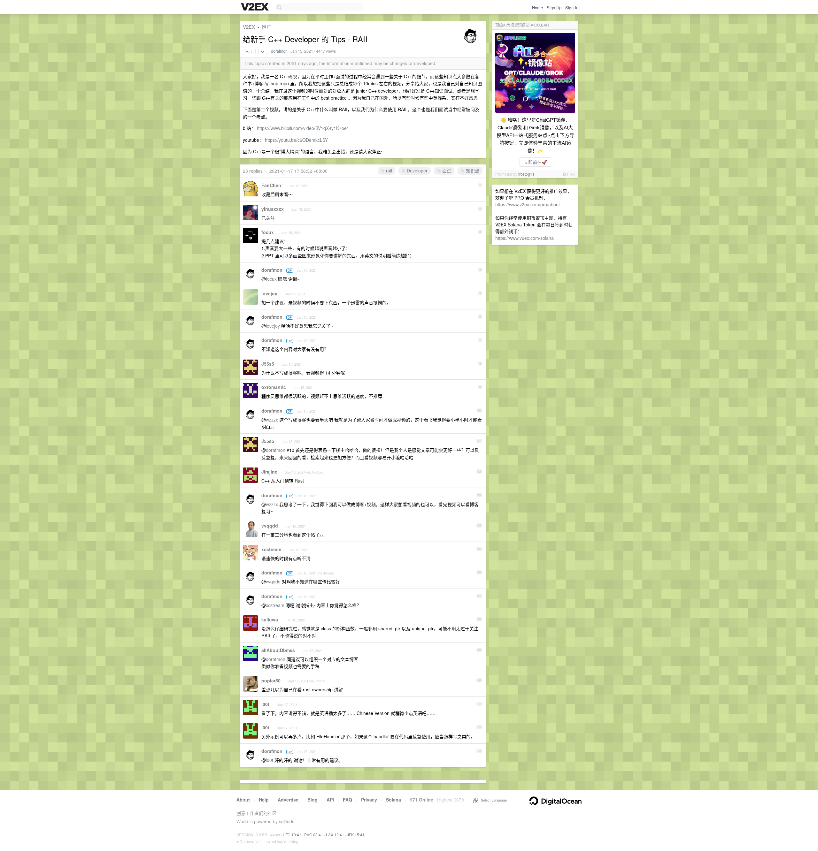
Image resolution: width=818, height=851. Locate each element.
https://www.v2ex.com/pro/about (527, 204)
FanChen (271, 185)
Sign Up (554, 7)
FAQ (347, 799)
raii (388, 170)
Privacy (369, 799)
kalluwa (269, 619)
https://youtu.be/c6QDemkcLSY (296, 140)
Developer (416, 170)
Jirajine (269, 471)
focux (267, 232)
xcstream (271, 549)
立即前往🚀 (535, 162)
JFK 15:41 (356, 834)
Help (264, 799)
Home (537, 7)
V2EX (249, 26)
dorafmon (279, 51)
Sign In (571, 7)
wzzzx (272, 419)
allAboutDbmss (278, 650)
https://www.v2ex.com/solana (524, 238)
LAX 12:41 (335, 834)
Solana (393, 799)
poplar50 (271, 680)
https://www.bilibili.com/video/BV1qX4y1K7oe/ (302, 128)
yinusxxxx (272, 209)
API (330, 799)
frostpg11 (526, 174)
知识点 (472, 170)
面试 (446, 170)
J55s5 (267, 364)
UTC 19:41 (292, 834)
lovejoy (269, 293)
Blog (312, 799)
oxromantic (273, 387)
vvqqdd (269, 525)
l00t (265, 704)
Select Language (492, 799)
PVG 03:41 (313, 834)
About (243, 799)
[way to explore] (256, 7)
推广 (266, 26)
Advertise (288, 799)
